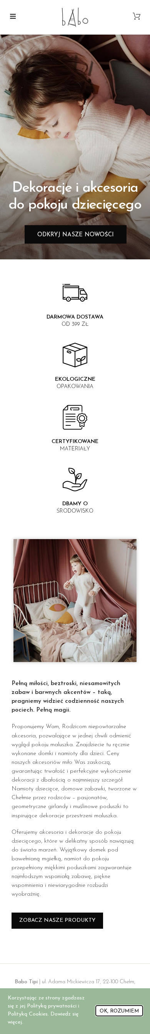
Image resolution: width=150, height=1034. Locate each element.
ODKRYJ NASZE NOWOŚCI (75, 235)
